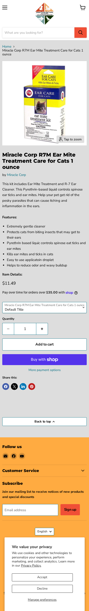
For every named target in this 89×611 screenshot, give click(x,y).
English (42, 531)
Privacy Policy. (31, 565)
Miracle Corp (16, 175)
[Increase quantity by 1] (42, 329)
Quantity (8, 319)
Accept (42, 577)
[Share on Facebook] (5, 386)
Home (6, 47)
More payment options (45, 370)
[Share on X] (14, 386)
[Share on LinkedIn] (23, 386)
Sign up (70, 509)
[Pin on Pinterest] (31, 386)
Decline (42, 588)
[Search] (80, 32)
